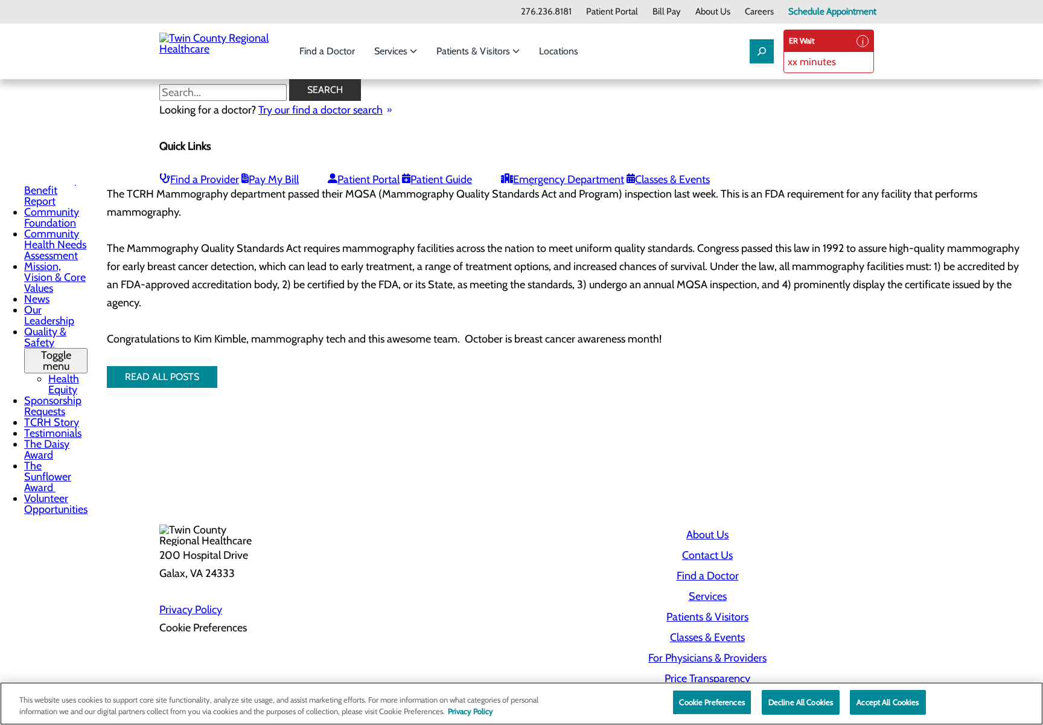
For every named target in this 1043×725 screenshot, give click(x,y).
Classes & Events (672, 179)
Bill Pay (666, 11)
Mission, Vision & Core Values (55, 277)
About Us (712, 11)
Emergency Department (568, 179)
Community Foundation (51, 217)
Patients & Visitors (474, 51)
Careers (759, 11)
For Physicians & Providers (707, 657)
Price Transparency (707, 678)
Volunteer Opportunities (56, 504)
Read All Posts (162, 376)
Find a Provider (204, 179)
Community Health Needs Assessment (55, 244)
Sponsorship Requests (52, 406)
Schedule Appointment (832, 11)
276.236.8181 (546, 11)
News (36, 299)
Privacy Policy (190, 609)
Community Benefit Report (51, 190)
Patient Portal (612, 11)
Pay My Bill (274, 179)
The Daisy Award (46, 449)
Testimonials (52, 433)
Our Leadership (49, 315)
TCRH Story (51, 422)
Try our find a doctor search (320, 110)
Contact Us (707, 555)
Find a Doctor (327, 51)
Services (392, 51)
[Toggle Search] (762, 51)
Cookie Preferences (711, 702)
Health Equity (63, 384)
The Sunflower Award (47, 476)
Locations (558, 51)
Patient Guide (441, 179)
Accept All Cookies (887, 702)
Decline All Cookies (800, 702)
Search (325, 89)
